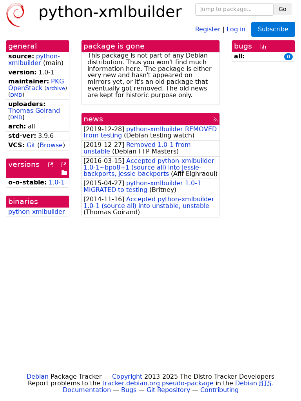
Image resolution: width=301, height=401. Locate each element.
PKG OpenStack (36, 85)
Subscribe (273, 29)
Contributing (219, 390)
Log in (236, 29)
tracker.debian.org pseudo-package (158, 383)
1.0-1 (57, 182)
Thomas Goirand (34, 110)
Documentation (87, 390)
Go (282, 9)
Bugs (128, 390)
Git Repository (168, 390)
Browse (51, 145)
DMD (16, 95)
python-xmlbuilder (34, 59)
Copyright (127, 376)
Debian (38, 376)
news (93, 118)
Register (208, 29)
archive (55, 88)
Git (31, 145)
